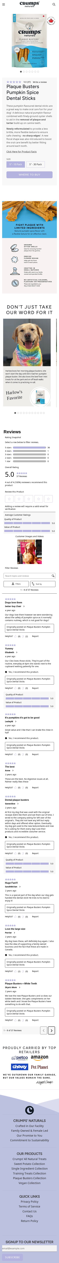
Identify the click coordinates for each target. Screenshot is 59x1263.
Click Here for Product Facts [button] (21, 151)
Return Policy (29, 1221)
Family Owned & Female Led (29, 1131)
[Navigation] (6, 4)
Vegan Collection (30, 1183)
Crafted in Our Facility (29, 1126)
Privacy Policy (29, 1201)
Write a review (40, 82)
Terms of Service (29, 1206)
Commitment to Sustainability (29, 1140)
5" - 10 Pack (15, 164)
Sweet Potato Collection (29, 1164)
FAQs (29, 1216)
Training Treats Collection (29, 1173)
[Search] (54, 4)
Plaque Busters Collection (29, 1178)
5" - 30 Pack (35, 164)
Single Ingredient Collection (29, 1168)
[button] (21, 72)
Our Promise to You (29, 1135)
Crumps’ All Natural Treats (29, 1159)
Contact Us (29, 1211)
